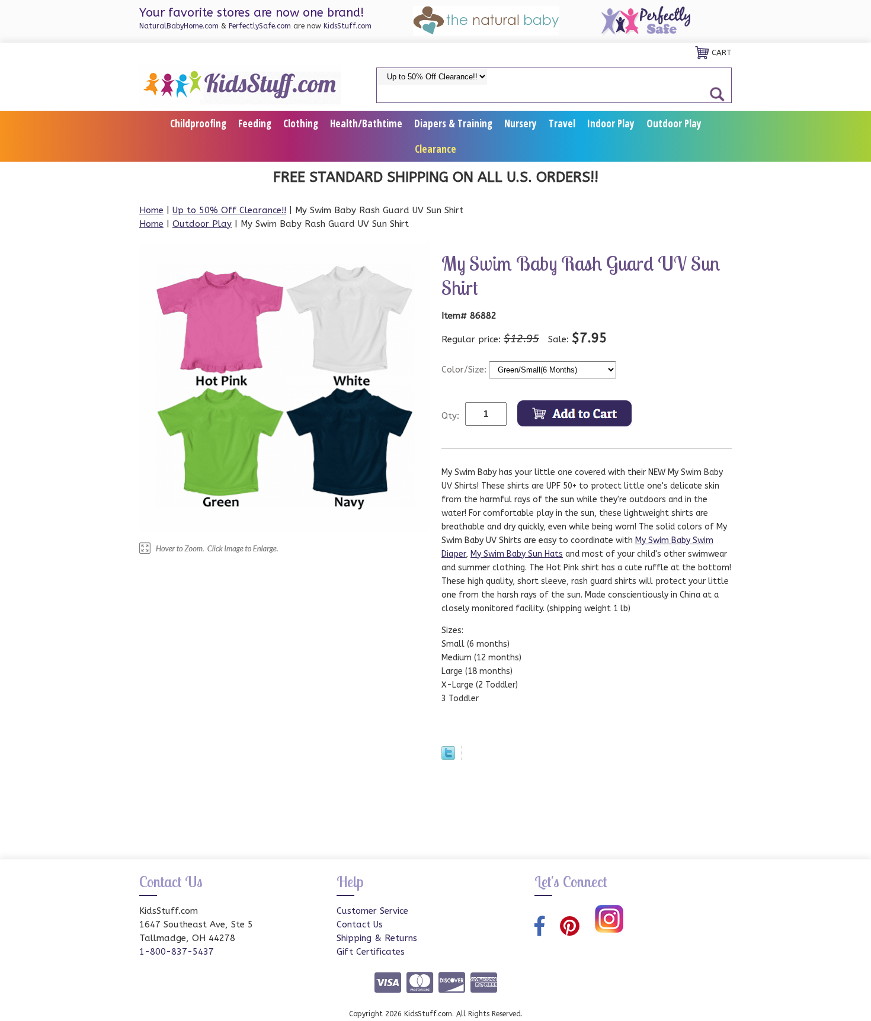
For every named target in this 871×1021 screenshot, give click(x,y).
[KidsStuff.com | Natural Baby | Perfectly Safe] (240, 84)
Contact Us (360, 924)
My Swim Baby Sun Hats (516, 554)
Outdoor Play (674, 123)
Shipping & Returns (377, 938)
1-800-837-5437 (176, 951)
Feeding (254, 123)
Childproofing (198, 123)
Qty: (450, 415)
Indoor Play (611, 123)
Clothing (300, 123)
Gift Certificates (371, 951)
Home (151, 210)
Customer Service (372, 911)
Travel (562, 123)
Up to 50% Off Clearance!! (229, 210)
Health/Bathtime (366, 123)
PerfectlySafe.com (260, 26)
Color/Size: (465, 369)
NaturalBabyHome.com (179, 26)
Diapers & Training (453, 123)
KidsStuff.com (348, 26)
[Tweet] (448, 757)
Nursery (520, 123)
